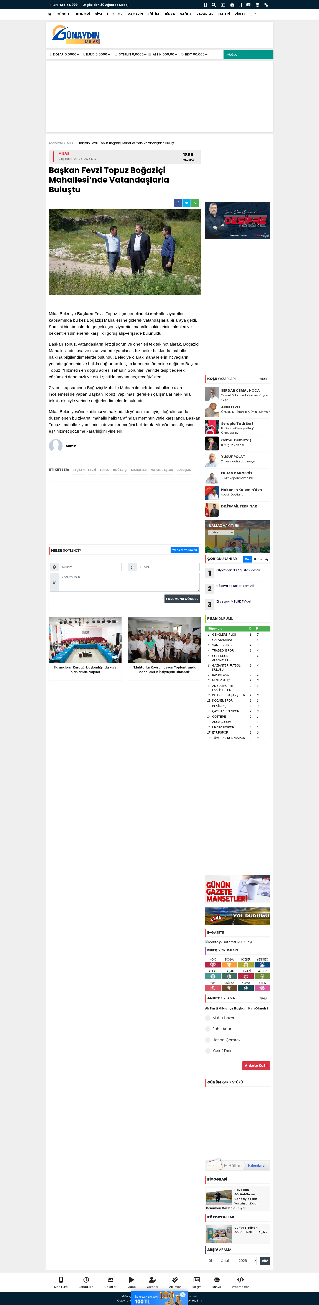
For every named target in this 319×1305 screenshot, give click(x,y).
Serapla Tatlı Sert (237, 423)
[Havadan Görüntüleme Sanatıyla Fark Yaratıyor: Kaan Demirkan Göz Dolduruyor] (219, 1196)
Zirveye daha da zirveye (238, 461)
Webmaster (240, 1287)
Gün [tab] (248, 559)
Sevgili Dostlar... (232, 494)
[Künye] (257, 4)
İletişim (197, 1287)
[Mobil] (205, 4)
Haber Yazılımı (192, 1300)
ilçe (122, 313)
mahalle (158, 313)
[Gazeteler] (248, 4)
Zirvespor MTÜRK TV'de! (229, 604)
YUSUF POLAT (233, 456)
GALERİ (224, 14)
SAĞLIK (186, 14)
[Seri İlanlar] (240, 4)
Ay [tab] (266, 559)
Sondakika (86, 1287)
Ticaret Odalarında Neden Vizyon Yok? (244, 397)
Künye (216, 1287)
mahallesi (139, 470)
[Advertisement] (191, 35)
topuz (104, 470)
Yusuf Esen (223, 1050)
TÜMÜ (263, 379)
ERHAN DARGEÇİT (237, 473)
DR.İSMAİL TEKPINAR (239, 506)
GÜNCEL (63, 14)
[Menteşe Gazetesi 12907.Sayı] (228, 942)
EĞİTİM (153, 14)
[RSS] (266, 4)
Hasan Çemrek (226, 1040)
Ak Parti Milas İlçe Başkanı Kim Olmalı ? (236, 1008)
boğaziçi (120, 470)
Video (131, 1287)
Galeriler (110, 1287)
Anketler (175, 1287)
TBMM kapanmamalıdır (237, 478)
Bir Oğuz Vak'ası (232, 445)
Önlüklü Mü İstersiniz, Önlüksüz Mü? (245, 412)
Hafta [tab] (258, 559)
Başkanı (85, 313)
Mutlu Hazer (223, 1018)
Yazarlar (152, 1287)
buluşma (184, 470)
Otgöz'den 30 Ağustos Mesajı (105, 5)
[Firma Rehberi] (232, 4)
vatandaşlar (162, 470)
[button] (253, 14)
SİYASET (102, 14)
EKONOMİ (82, 14)
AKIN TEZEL (231, 407)
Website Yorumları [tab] (184, 550)
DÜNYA (169, 14)
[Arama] (214, 4)
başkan (78, 470)
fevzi (92, 470)
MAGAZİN (135, 14)
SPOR (118, 14)
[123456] (237, 1121)
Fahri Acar (222, 1028)
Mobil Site (61, 1287)
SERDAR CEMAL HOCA (240, 390)
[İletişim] (223, 4)
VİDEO (240, 14)
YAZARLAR (205, 14)
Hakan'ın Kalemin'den (241, 489)
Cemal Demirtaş (236, 440)
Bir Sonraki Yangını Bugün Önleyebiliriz (238, 430)
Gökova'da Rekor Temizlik (231, 589)
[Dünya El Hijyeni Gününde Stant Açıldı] (219, 1233)
